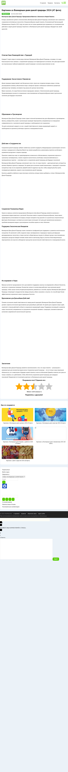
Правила (50, 3)
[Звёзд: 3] (34, 386)
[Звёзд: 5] (49, 386)
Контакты (57, 3)
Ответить (3, 537)
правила (23, 513)
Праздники (6, 14)
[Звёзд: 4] (41, 386)
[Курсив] (6, 499)
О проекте (43, 3)
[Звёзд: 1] (19, 386)
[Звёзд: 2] (26, 386)
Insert (56, 559)
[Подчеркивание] (10, 499)
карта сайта (41, 513)
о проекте (16, 513)
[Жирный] (3, 499)
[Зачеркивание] (13, 499)
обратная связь (32, 513)
